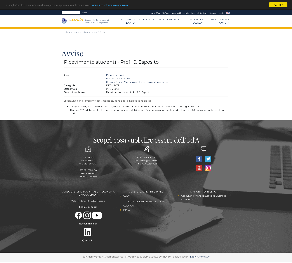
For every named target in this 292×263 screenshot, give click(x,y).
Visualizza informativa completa (110, 5)
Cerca (84, 13)
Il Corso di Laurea (128, 21)
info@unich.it (149, 157)
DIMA (126, 210)
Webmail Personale (180, 13)
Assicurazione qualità (219, 21)
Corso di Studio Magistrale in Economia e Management (137, 82)
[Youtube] (199, 167)
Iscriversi (144, 19)
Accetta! (278, 5)
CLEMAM (128, 205)
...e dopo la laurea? (196, 21)
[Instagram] (208, 167)
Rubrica (212, 13)
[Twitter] (208, 158)
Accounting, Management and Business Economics (203, 197)
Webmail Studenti (199, 13)
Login (221, 13)
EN (227, 13)
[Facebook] (199, 158)
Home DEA (155, 13)
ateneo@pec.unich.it (148, 160)
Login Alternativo (200, 256)
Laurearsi (173, 19)
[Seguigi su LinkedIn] (88, 232)
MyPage (165, 13)
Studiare (159, 19)
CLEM (126, 195)
